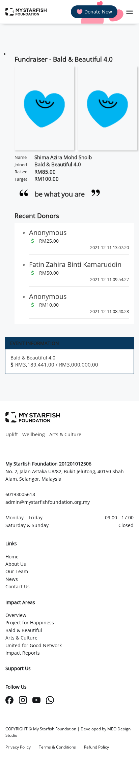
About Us (15, 564)
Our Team (16, 571)
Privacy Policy (18, 747)
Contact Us (17, 586)
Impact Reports (22, 653)
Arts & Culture (21, 637)
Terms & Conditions (57, 747)
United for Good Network (33, 645)
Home (12, 556)
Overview (15, 615)
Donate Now (98, 11)
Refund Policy (96, 747)
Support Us (18, 668)
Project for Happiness (29, 622)
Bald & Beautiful (23, 630)
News (11, 579)
